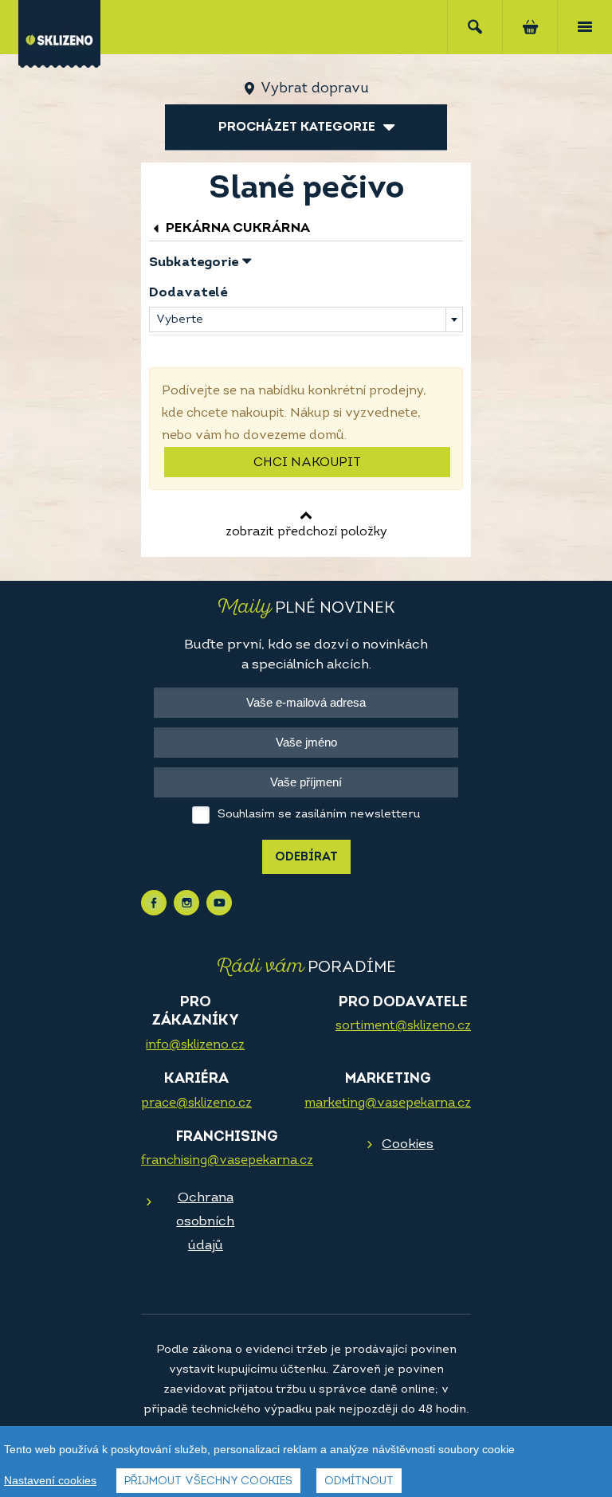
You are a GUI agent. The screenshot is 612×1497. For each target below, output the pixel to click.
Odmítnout (359, 1481)
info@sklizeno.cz (195, 1045)
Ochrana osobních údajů (205, 1221)
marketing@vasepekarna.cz (387, 1103)
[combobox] (306, 319)
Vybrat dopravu (314, 89)
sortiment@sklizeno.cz (403, 1026)
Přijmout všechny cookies (208, 1481)
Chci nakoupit (307, 463)
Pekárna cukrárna (236, 228)
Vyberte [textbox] (179, 320)
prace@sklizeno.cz (196, 1103)
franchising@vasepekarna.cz (227, 1160)
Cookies (408, 1144)
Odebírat (306, 858)
